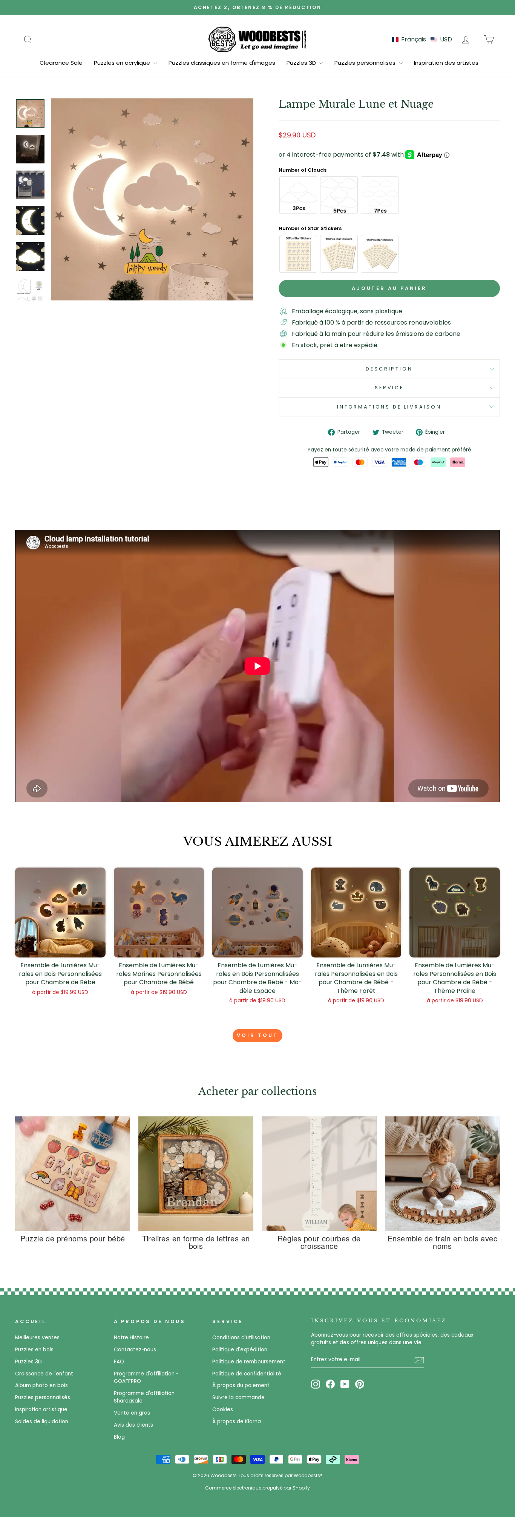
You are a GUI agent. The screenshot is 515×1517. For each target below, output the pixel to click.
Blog (119, 1437)
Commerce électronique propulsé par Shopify (257, 1488)
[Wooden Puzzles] (257, 39)
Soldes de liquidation (41, 1421)
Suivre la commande (238, 1397)
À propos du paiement (241, 1385)
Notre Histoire (131, 1337)
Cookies (222, 1409)
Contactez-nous (135, 1349)
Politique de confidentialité (246, 1373)
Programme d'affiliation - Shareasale (146, 1397)
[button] (422, 39)
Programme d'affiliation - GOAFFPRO (146, 1377)
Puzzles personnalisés (365, 63)
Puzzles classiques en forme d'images (222, 63)
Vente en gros (132, 1412)
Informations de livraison (389, 407)
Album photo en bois (41, 1385)
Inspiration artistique (41, 1409)
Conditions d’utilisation (241, 1337)
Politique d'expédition (239, 1349)
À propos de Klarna (236, 1421)
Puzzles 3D (302, 63)
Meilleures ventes (37, 1337)
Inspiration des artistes (446, 63)
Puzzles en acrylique (123, 63)
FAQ (119, 1361)
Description (389, 369)
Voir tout (257, 1035)
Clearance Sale (61, 63)
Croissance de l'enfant (44, 1373)
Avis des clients (133, 1425)
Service (389, 387)
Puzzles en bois (34, 1349)
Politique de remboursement (248, 1361)
